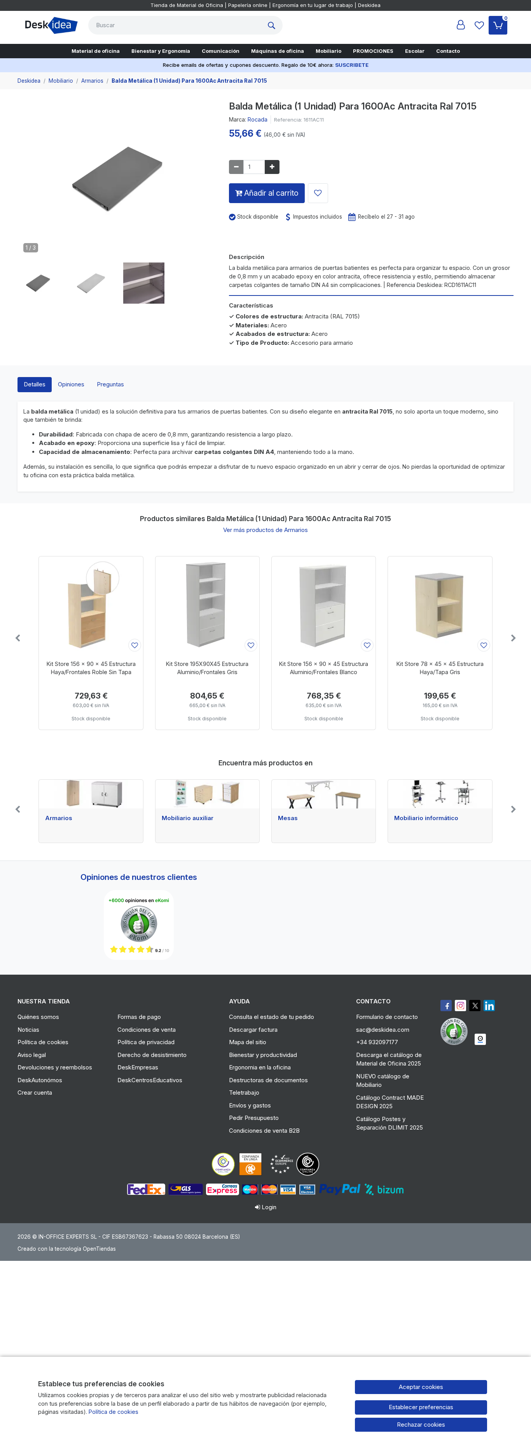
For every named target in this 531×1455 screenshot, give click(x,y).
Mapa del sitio (247, 1042)
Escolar (414, 51)
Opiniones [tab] (71, 384)
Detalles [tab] (34, 384)
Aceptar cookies (421, 1387)
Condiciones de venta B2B (264, 1130)
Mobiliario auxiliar (187, 818)
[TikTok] (489, 1005)
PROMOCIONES (373, 51)
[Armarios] (91, 794)
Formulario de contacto (387, 1016)
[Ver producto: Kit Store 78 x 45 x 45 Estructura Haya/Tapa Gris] (440, 605)
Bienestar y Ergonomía (160, 51)
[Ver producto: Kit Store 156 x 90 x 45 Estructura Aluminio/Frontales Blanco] (324, 605)
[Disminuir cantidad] (236, 167)
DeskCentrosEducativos (149, 1080)
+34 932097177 (377, 1042)
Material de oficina (96, 51)
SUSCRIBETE (352, 65)
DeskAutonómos (39, 1080)
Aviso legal (31, 1055)
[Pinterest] (456, 1031)
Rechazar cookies (421, 1424)
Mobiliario (328, 51)
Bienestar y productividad (263, 1055)
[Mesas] (324, 794)
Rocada (257, 119)
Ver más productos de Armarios (265, 530)
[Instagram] (460, 1005)
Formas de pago (139, 1016)
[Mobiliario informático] (440, 794)
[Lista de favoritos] (479, 25)
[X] (474, 1005)
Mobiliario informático (426, 818)
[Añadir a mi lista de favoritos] (318, 193)
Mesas (288, 818)
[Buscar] (273, 25)
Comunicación (220, 51)
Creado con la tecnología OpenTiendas (66, 1249)
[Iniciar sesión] (460, 25)
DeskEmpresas (137, 1067)
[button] (38, 283)
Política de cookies (42, 1042)
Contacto (448, 51)
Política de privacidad (146, 1042)
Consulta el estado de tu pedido (271, 1016)
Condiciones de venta (146, 1029)
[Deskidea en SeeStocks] (480, 1039)
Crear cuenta (34, 1092)
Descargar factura (253, 1029)
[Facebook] (446, 1005)
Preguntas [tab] (110, 384)
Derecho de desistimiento (152, 1055)
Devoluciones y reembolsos (54, 1067)
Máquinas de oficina (277, 51)
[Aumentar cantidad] (272, 167)
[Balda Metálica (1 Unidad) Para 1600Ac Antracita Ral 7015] (117, 181)
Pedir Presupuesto (254, 1117)
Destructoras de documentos (268, 1080)
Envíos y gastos (250, 1105)
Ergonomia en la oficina (260, 1067)
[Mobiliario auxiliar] (207, 794)
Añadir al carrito (270, 193)
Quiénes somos (38, 1016)
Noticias (28, 1029)
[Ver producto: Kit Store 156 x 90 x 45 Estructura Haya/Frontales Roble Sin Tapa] (91, 605)
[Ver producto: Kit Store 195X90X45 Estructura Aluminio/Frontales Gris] (207, 605)
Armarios (58, 818)
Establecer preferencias (421, 1407)
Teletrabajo (244, 1092)
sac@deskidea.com (382, 1029)
